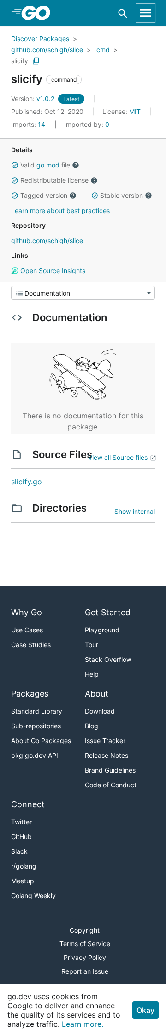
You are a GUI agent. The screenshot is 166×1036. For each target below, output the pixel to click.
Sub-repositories (36, 726)
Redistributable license (54, 180)
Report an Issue (84, 971)
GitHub (21, 836)
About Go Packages (41, 740)
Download (100, 711)
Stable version (121, 195)
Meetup (22, 881)
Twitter (21, 822)
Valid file (45, 165)
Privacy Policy (85, 957)
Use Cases (27, 630)
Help (92, 674)
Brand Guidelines (110, 770)
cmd (103, 50)
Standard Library (36, 711)
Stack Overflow (108, 659)
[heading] (39, 13)
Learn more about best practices (60, 210)
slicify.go (26, 481)
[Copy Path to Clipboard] (36, 61)
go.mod (47, 165)
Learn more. (82, 1024)
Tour (91, 645)
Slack (19, 851)
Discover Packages (40, 38)
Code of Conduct (110, 785)
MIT (135, 111)
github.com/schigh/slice (47, 50)
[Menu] (83, 293)
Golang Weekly (33, 895)
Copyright (85, 930)
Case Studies (31, 645)
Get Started (107, 612)
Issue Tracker (105, 740)
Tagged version (43, 195)
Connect (28, 804)
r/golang (23, 866)
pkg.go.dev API (34, 755)
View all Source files (118, 457)
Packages (29, 693)
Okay (145, 1010)
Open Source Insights (51, 270)
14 (29, 124)
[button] (14, 165)
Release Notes (106, 755)
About (96, 693)
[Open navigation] (145, 13)
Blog (91, 726)
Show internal (134, 511)
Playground (102, 630)
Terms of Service (84, 943)
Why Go (26, 612)
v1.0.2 (33, 98)
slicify (19, 61)
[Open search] (123, 13)
